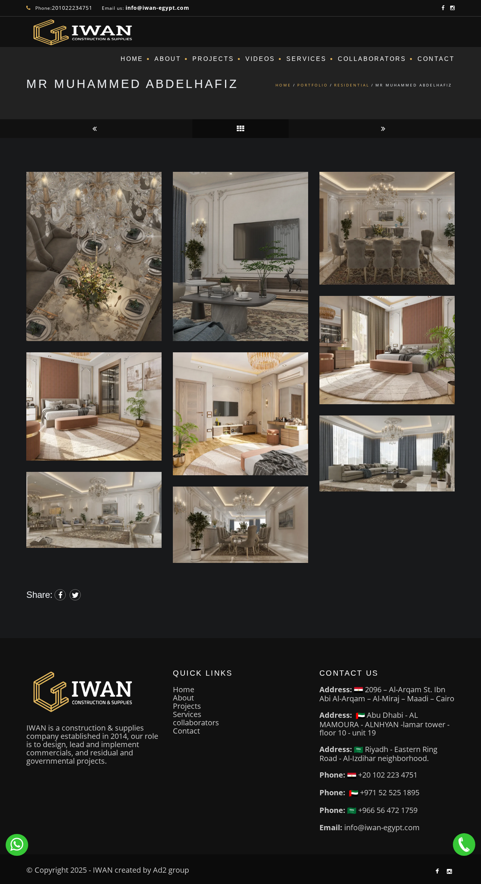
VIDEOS (260, 59)
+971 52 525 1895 (388, 792)
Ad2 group (171, 870)
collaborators (196, 722)
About (167, 59)
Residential (351, 85)
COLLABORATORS (372, 59)
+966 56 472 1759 (386, 810)
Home (132, 59)
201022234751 (72, 7)
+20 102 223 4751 (386, 775)
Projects (213, 59)
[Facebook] (60, 594)
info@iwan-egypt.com (157, 7)
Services (187, 714)
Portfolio (312, 85)
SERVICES (306, 59)
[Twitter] (75, 594)
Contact (436, 59)
